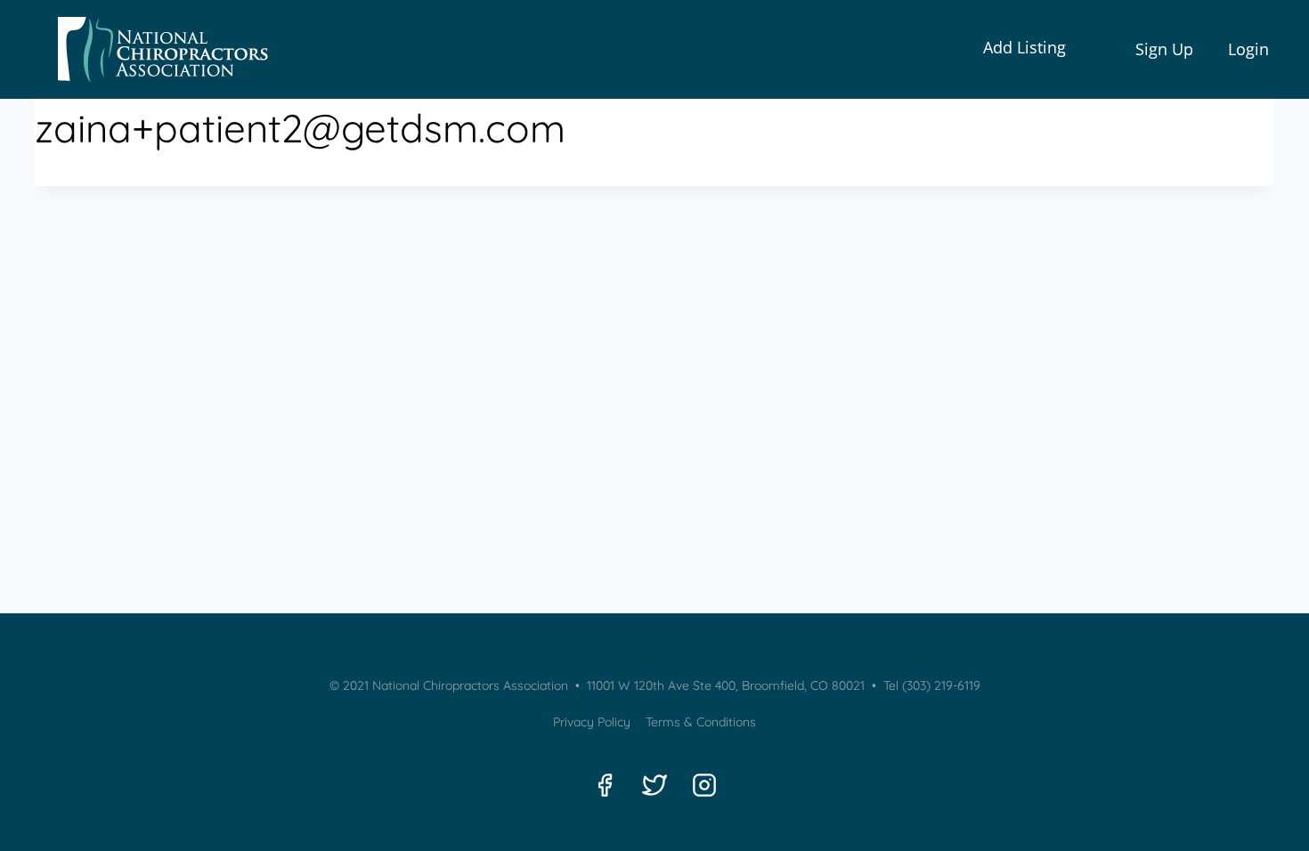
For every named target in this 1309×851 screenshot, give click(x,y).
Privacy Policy (591, 722)
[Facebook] (605, 785)
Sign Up (1164, 49)
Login (1248, 49)
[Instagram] (704, 785)
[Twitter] (654, 785)
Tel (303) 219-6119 (930, 685)
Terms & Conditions (701, 722)
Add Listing (1024, 47)
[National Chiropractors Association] (156, 49)
